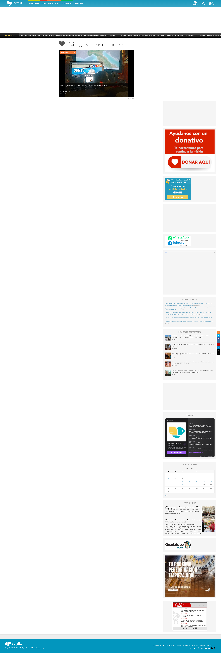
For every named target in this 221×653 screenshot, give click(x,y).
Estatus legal (194, 645)
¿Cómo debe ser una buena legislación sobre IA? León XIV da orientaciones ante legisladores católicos (89, 35)
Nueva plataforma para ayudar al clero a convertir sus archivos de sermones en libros (188, 317)
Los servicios (180, 645)
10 (168, 481)
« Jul (166, 495)
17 (168, 485)
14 (197, 481)
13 (190, 481)
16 (211, 481)
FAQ (164, 645)
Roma (44, 3)
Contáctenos (211, 645)
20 (190, 485)
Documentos (67, 3)
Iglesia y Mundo (54, 3)
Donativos (79, 3)
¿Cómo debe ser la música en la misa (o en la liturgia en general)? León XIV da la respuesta (193, 345)
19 (182, 485)
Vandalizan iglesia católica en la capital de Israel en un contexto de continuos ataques (188, 321)
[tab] (181, 605)
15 (204, 481)
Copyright (202, 645)
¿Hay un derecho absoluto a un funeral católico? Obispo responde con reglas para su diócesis (193, 354)
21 (197, 485)
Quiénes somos (156, 645)
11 (175, 481)
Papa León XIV (34, 3)
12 (182, 481)
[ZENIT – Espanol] (17, 3)
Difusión (187, 645)
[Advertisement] (110, 20)
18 (175, 485)
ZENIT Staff (63, 93)
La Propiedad (170, 645)
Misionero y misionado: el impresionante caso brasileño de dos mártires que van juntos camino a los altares (193, 362)
